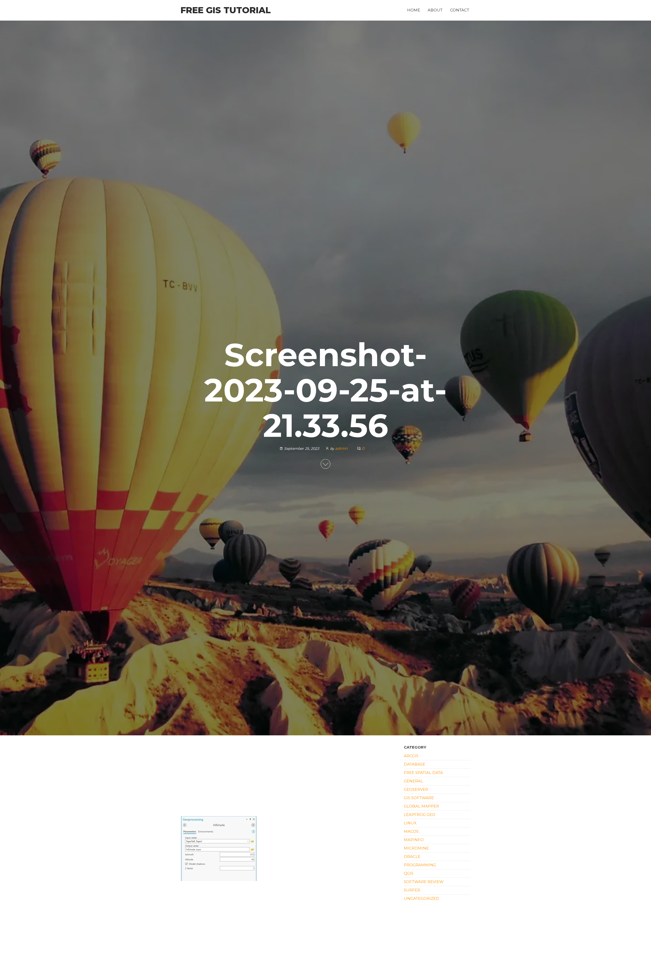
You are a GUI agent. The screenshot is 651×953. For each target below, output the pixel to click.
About (435, 10)
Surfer (412, 890)
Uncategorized (421, 898)
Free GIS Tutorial (226, 10)
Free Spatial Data (423, 772)
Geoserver (416, 789)
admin (342, 448)
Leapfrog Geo (419, 814)
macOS (411, 831)
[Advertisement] (288, 778)
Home (413, 10)
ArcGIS (411, 755)
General (413, 781)
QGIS (408, 873)
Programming (420, 864)
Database (414, 764)
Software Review (423, 881)
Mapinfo (414, 839)
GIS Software (419, 797)
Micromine (416, 848)
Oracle (412, 856)
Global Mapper (421, 806)
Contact (459, 10)
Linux (410, 823)
